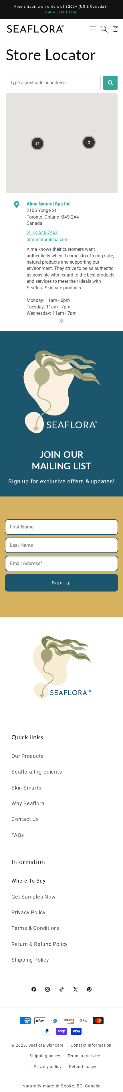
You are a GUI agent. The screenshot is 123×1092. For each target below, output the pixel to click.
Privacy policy (48, 1066)
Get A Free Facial (61, 12)
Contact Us (25, 819)
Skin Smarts (26, 788)
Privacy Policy (28, 912)
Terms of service (84, 1055)
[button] (92, 29)
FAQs (17, 835)
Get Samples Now (33, 897)
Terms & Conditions (35, 928)
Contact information (91, 1045)
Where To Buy (28, 881)
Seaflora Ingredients (36, 772)
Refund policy (82, 1066)
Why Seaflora (27, 803)
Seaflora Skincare (46, 1045)
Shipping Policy (30, 960)
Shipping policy (45, 1055)
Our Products (27, 756)
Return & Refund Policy (39, 944)
